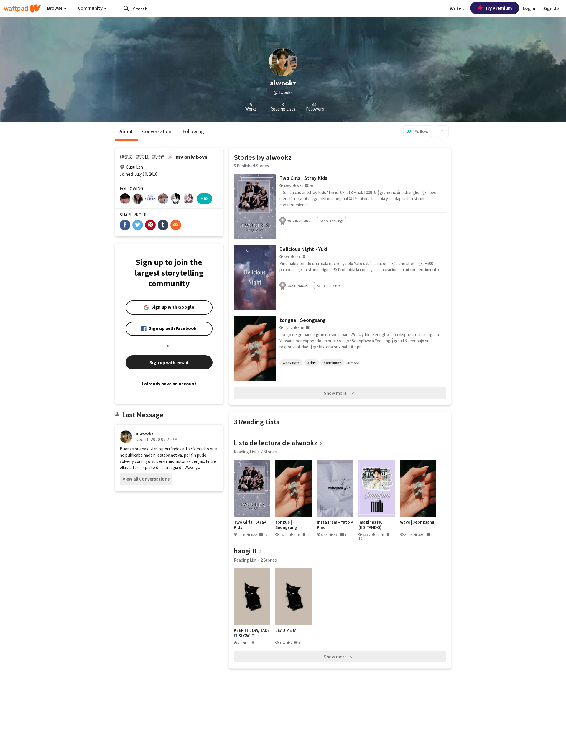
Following (193, 131)
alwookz (145, 433)
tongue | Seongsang (302, 320)
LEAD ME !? (285, 630)
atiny (311, 362)
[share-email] (175, 225)
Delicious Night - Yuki (303, 249)
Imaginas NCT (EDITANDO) (371, 524)
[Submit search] (126, 8)
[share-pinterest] (150, 225)
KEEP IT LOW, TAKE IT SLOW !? (252, 633)
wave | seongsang (417, 522)
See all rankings (331, 220)
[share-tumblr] (163, 225)
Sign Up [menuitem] (551, 8)
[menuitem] (417, 131)
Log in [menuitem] (529, 8)
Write (456, 8)
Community (90, 8)
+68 (204, 198)
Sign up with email (168, 362)
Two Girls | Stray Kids (303, 178)
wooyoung (291, 362)
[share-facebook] (125, 225)
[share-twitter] (137, 225)
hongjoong (332, 362)
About (126, 131)
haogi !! (245, 550)
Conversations (158, 131)
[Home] (22, 9)
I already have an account (169, 384)
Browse (55, 8)
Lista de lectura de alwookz (275, 442)
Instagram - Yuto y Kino (335, 524)
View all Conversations (146, 479)
